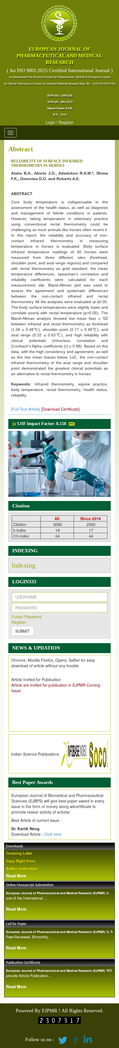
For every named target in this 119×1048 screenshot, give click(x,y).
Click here (52, 834)
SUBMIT (22, 631)
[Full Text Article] (25, 409)
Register (66, 122)
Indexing (23, 565)
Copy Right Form (20, 860)
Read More (16, 875)
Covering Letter (19, 853)
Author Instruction (21, 868)
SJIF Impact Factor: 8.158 (41, 423)
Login (50, 122)
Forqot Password (27, 616)
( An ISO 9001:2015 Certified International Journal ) (60, 70)
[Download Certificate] (60, 409)
